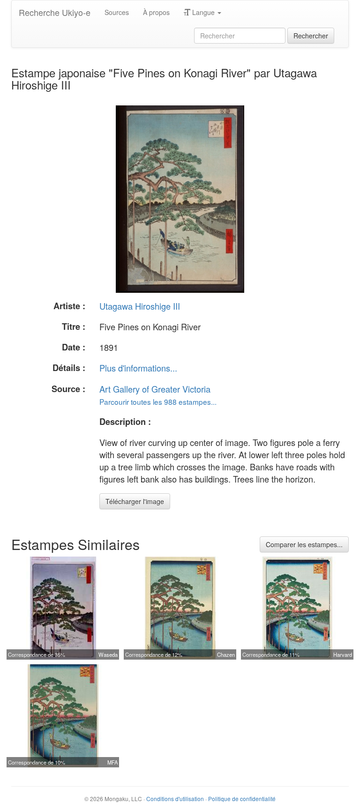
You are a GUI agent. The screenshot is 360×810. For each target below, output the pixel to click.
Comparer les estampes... (304, 544)
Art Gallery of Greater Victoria (154, 389)
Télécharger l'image (134, 501)
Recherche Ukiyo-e (54, 12)
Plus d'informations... (138, 368)
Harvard (342, 654)
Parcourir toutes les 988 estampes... (158, 401)
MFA (112, 762)
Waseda (108, 654)
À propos (156, 12)
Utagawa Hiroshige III (139, 306)
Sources (117, 12)
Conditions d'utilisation (175, 799)
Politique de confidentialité (242, 799)
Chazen (226, 654)
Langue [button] (203, 12)
